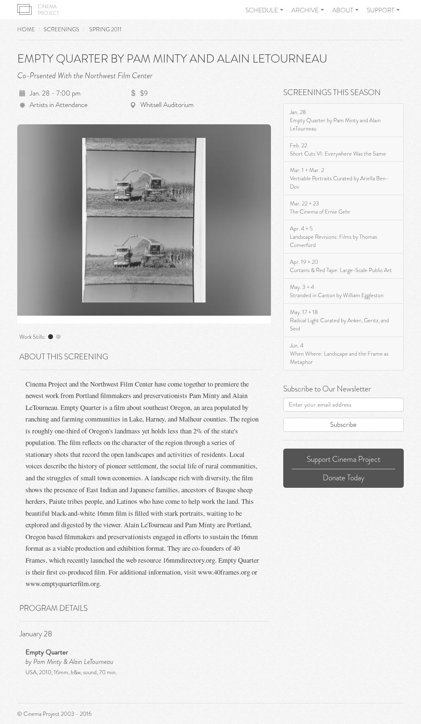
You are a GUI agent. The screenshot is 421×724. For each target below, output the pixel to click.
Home (26, 29)
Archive (305, 10)
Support (381, 10)
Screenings (61, 29)
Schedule (262, 10)
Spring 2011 (105, 29)
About (343, 10)
